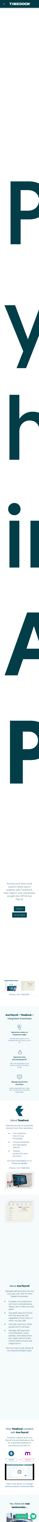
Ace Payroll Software (16, 1350)
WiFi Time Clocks (21, 1090)
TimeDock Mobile (19, 1163)
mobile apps (19, 1092)
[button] (21, 1516)
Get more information (17, 1160)
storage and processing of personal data (19, 1485)
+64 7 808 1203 (23, 994)
